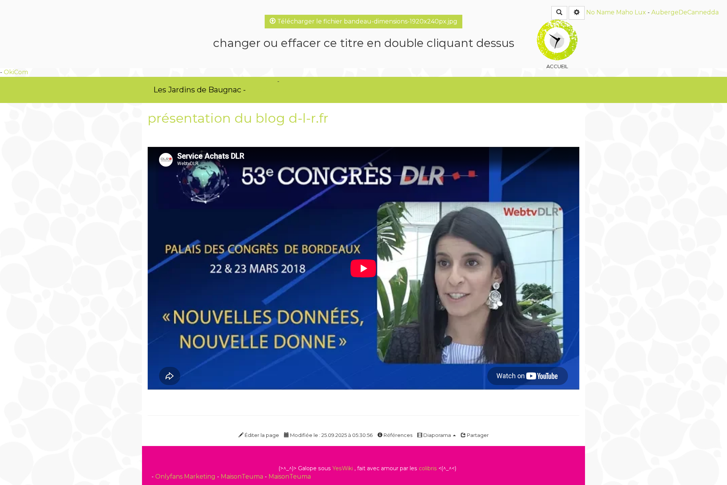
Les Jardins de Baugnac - (199, 89)
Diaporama (437, 435)
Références (397, 435)
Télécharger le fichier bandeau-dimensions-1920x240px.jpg (366, 21)
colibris (428, 468)
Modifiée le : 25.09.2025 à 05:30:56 (331, 435)
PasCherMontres (276, 90)
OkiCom (16, 72)
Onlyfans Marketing (186, 476)
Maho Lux (631, 12)
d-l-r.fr (308, 118)
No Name (600, 12)
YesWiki (342, 468)
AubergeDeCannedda (685, 12)
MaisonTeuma (243, 476)
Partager (477, 435)
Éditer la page (261, 435)
